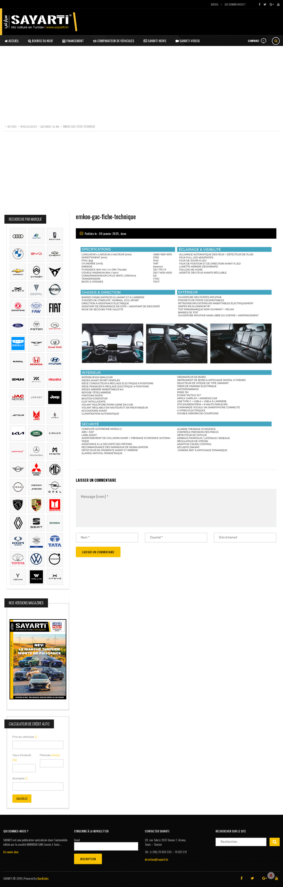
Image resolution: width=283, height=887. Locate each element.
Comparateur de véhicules (115, 40)
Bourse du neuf (42, 40)
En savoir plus (11, 852)
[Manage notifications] (271, 875)
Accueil (214, 4)
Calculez (21, 798)
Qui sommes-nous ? (235, 4)
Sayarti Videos (189, 40)
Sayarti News (156, 40)
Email (77, 840)
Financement (75, 40)
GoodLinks (43, 878)
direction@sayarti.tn (156, 859)
